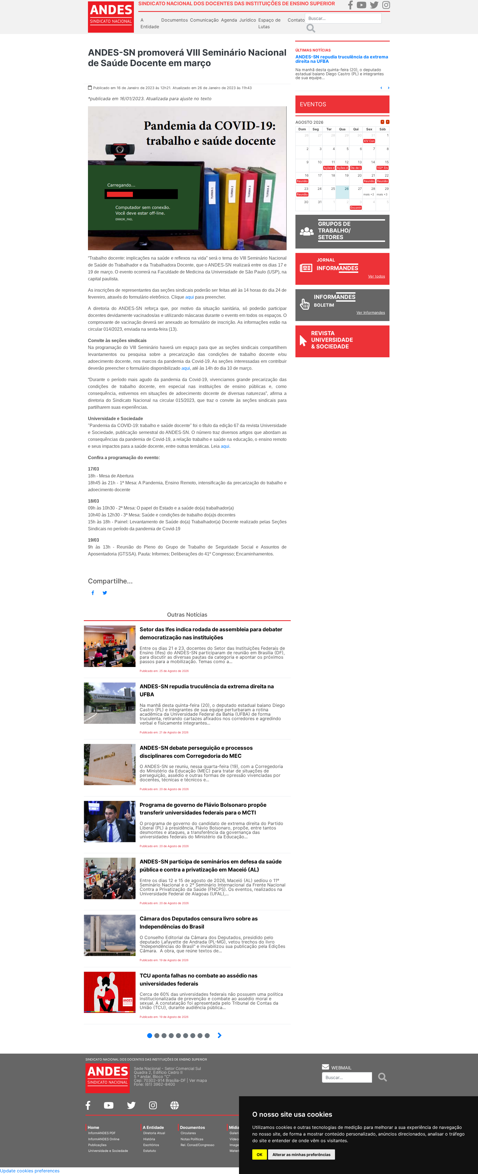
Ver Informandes (371, 312)
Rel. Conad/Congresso (197, 1145)
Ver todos (376, 276)
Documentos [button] (174, 20)
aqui (189, 297)
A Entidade (153, 1127)
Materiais (237, 1151)
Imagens (236, 1145)
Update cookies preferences (29, 1170)
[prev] (382, 122)
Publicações (97, 1145)
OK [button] (260, 1154)
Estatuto (149, 1151)
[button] (381, 88)
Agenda (229, 20)
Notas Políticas (192, 1139)
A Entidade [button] (150, 23)
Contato (296, 20)
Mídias (235, 1127)
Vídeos (235, 1139)
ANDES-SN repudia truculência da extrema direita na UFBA (341, 59)
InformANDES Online (103, 1139)
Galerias (236, 1133)
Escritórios (151, 1145)
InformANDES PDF (102, 1133)
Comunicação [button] (204, 20)
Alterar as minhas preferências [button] (301, 1154)
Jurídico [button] (247, 20)
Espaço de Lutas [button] (269, 23)
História (149, 1139)
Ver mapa (198, 1080)
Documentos (192, 1127)
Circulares (188, 1133)
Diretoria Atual (154, 1133)
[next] (387, 122)
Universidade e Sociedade (108, 1151)
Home (93, 1127)
